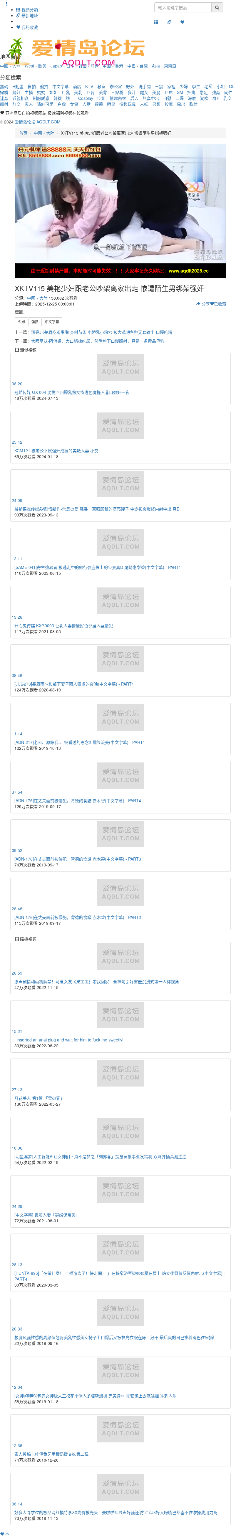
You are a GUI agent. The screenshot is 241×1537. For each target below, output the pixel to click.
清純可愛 (45, 104)
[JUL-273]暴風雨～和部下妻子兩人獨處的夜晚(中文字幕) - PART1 (74, 684)
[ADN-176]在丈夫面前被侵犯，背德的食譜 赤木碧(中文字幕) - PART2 (77, 917)
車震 (159, 86)
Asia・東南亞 (164, 66)
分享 (205, 304)
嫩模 (4, 92)
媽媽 (41, 92)
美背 (103, 92)
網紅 (16, 92)
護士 (70, 98)
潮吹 (204, 98)
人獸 (86, 104)
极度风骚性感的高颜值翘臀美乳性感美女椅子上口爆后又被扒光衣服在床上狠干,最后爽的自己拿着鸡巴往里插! (114, 1337)
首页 (23, 133)
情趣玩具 (127, 104)
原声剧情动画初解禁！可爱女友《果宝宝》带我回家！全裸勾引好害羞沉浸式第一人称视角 (96, 981)
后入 (134, 98)
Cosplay (85, 98)
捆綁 (191, 92)
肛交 (16, 104)
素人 (29, 104)
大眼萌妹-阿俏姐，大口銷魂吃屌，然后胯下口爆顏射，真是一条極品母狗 (97, 341)
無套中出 (151, 98)
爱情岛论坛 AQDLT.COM (38, 122)
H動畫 (18, 86)
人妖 (144, 104)
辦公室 (116, 86)
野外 (130, 86)
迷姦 (4, 98)
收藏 (220, 304)
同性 (228, 92)
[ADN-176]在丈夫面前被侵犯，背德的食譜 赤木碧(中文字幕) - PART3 (77, 859)
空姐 (101, 98)
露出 (181, 104)
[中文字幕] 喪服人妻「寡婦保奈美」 (47, 1215)
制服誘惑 (41, 98)
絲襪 (57, 98)
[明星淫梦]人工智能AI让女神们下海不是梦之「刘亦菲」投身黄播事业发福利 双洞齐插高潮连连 (100, 1156)
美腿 (156, 92)
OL (232, 86)
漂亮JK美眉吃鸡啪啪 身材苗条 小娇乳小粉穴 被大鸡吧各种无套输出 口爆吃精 (101, 332)
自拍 (32, 86)
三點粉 (117, 92)
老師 (208, 86)
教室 (101, 86)
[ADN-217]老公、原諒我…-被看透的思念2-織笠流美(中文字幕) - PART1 (79, 742)
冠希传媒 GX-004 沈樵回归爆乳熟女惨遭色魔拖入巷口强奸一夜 (72, 392)
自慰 (167, 98)
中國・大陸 (44, 133)
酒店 (77, 86)
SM (180, 92)
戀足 (204, 92)
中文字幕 (60, 86)
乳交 (227, 98)
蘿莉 (99, 104)
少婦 (184, 86)
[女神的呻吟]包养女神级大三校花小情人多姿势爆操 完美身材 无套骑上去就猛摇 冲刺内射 (95, 1396)
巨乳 (66, 92)
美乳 (78, 92)
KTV (89, 86)
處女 (144, 92)
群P (215, 98)
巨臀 (90, 92)
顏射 (4, 104)
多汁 (132, 92)
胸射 (193, 104)
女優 (74, 104)
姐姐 (53, 92)
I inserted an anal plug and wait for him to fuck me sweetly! (68, 1040)
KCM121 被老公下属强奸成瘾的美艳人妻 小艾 (56, 450)
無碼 (4, 86)
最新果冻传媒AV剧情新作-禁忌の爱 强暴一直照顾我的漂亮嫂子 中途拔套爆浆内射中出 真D (97, 509)
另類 (156, 104)
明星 (111, 104)
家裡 (171, 86)
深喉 (192, 98)
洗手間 (144, 86)
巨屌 (169, 92)
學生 (196, 86)
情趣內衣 (118, 98)
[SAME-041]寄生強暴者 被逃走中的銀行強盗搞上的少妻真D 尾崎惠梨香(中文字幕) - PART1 (97, 567)
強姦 (216, 92)
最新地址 (29, 15)
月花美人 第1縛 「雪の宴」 (39, 1098)
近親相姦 (20, 98)
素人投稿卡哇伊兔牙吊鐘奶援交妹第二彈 (51, 1454)
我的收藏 (29, 27)
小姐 (221, 86)
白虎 (62, 104)
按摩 (169, 104)
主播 (29, 92)
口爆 (179, 98)
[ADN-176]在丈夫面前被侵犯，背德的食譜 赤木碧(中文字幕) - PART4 (77, 800)
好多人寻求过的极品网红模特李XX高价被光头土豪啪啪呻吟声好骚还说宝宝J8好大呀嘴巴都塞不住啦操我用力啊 (115, 1512)
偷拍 (44, 86)
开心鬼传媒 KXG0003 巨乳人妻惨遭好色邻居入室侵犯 (63, 625)
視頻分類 (29, 9)
